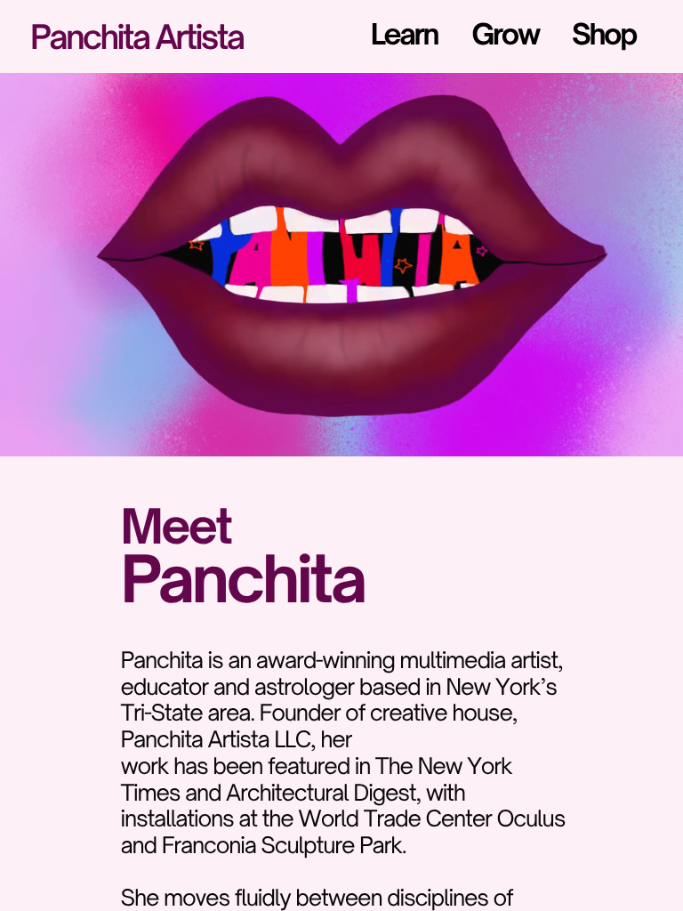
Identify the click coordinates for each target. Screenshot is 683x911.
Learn (404, 34)
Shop (604, 34)
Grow (505, 34)
